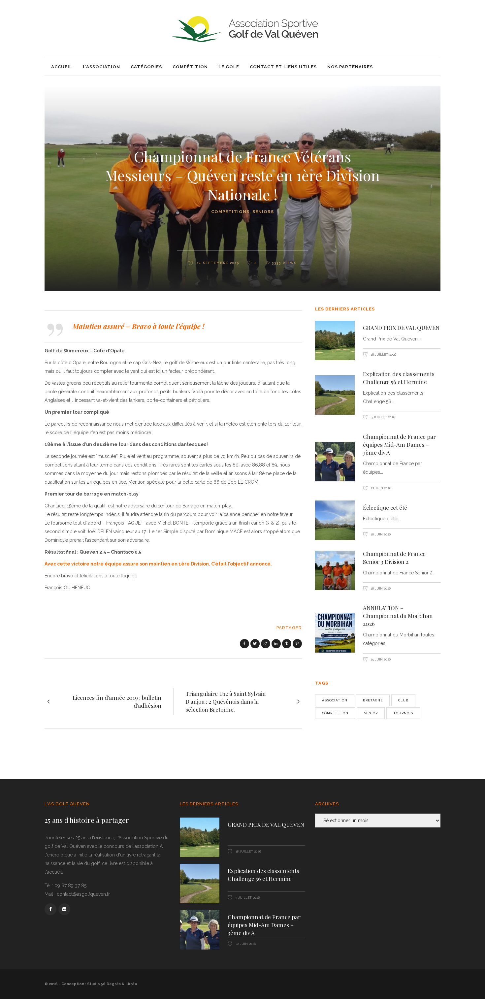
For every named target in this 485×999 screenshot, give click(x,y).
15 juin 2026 (380, 659)
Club (403, 700)
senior (371, 713)
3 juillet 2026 (382, 417)
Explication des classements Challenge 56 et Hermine (399, 377)
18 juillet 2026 (383, 354)
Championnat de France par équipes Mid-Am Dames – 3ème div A (399, 444)
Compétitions (230, 211)
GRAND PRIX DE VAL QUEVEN (401, 327)
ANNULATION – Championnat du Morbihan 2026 (398, 615)
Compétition (335, 713)
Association (334, 700)
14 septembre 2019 (217, 263)
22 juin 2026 (380, 488)
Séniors (263, 211)
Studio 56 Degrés (104, 984)
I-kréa (131, 984)
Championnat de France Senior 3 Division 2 (394, 557)
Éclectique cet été (385, 507)
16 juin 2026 (380, 534)
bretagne (373, 700)
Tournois (403, 713)
